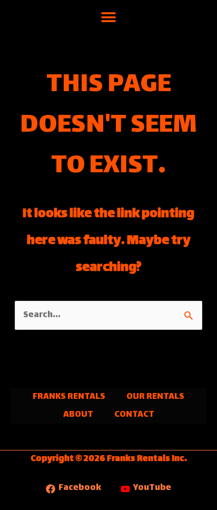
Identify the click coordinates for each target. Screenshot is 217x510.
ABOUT (78, 415)
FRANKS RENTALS (69, 397)
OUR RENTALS (155, 397)
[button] (109, 17)
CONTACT (134, 415)
